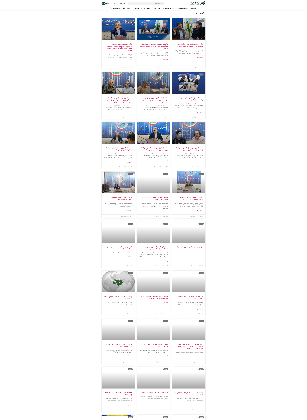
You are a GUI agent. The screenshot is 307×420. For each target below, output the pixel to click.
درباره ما (115, 3)
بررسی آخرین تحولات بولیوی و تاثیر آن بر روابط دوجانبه (119, 198)
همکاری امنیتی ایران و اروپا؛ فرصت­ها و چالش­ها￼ (118, 393)
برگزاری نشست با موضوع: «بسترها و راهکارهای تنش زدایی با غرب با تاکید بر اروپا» (154, 46)
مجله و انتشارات (117, 8)
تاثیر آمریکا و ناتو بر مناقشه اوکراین (155, 392)
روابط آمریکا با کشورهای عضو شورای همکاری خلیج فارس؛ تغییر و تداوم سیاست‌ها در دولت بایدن (190, 346)
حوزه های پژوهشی (169, 8)
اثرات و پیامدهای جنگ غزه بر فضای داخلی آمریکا (119, 248)
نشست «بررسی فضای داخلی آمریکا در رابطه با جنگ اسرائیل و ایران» (189, 149)
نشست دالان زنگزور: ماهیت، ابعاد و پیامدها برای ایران (190, 99)
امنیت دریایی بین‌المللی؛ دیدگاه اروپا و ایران (189, 393)
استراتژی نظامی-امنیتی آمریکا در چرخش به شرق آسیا (156, 345)
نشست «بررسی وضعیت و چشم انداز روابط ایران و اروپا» (154, 198)
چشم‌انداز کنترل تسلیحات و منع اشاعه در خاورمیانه (118, 297)
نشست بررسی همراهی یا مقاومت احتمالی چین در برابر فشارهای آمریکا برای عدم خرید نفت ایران (119, 100)
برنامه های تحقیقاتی (183, 8)
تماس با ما (122, 3)
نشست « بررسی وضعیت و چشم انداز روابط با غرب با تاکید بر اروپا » (154, 149)
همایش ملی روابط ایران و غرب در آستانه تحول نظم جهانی (156, 248)
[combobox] (146, 3)
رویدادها (137, 8)
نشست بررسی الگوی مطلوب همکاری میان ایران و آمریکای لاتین (154, 297)
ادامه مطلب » (200, 57)
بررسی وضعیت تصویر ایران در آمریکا (190, 247)
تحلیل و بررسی (126, 8)
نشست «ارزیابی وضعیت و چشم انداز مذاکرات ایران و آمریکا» (119, 149)
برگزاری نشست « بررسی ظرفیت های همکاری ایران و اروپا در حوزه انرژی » (190, 45)
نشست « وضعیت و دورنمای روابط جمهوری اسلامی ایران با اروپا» (191, 198)
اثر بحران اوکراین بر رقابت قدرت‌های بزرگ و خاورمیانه (119, 345)
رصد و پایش (157, 8)
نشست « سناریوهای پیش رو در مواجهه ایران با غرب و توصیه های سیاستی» (155, 100)
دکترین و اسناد (146, 8)
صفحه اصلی (193, 8)
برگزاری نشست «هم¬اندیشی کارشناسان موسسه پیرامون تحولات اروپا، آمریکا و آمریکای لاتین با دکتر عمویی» (119, 47)
